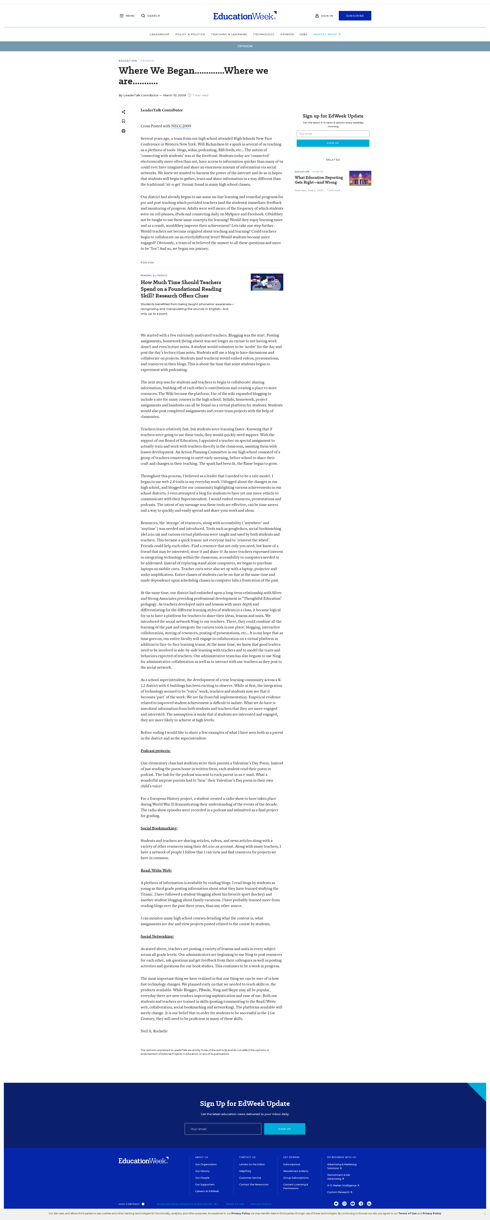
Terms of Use (235, 1204)
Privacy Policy (261, 1204)
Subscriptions (291, 1164)
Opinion (287, 34)
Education (128, 60)
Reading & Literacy (154, 275)
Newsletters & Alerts (295, 1171)
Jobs (304, 34)
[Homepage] (245, 15)
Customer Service (250, 1177)
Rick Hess (301, 190)
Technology (263, 34)
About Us (201, 1157)
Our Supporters (205, 1184)
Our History (202, 1171)
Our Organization (206, 1164)
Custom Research (338, 1192)
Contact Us (247, 1157)
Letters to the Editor (252, 1164)
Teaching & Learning (229, 34)
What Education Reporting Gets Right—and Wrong (319, 180)
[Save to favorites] (123, 121)
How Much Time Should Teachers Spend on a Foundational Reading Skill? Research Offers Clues (181, 289)
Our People (202, 1177)
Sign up (284, 1128)
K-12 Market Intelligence (342, 1185)
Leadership (160, 34)
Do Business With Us (341, 1157)
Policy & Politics (190, 34)
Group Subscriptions (296, 1177)
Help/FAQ (245, 1171)
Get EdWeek (291, 1157)
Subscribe (355, 15)
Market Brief (326, 34)
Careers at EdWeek (207, 1191)
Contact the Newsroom (254, 1184)
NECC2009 (181, 125)
